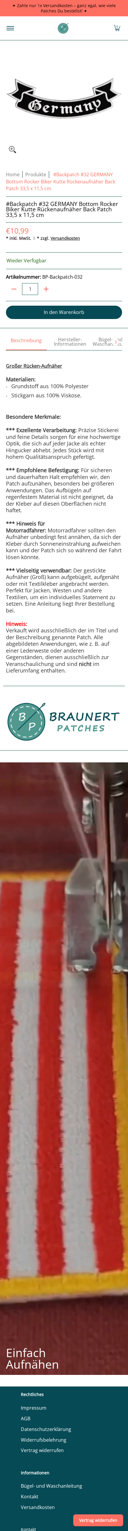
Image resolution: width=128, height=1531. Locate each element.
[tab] (26, 342)
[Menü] (10, 28)
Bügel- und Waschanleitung (51, 1486)
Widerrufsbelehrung (43, 1440)
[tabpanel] (64, 512)
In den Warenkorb (64, 312)
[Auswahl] (46, 289)
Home (13, 174)
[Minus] (14, 289)
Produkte (35, 174)
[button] (117, 28)
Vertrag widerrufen (42, 1450)
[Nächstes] (115, 342)
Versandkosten (65, 238)
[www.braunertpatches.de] (63, 28)
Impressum (33, 1408)
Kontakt (29, 1496)
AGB (25, 1418)
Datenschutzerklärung (46, 1429)
